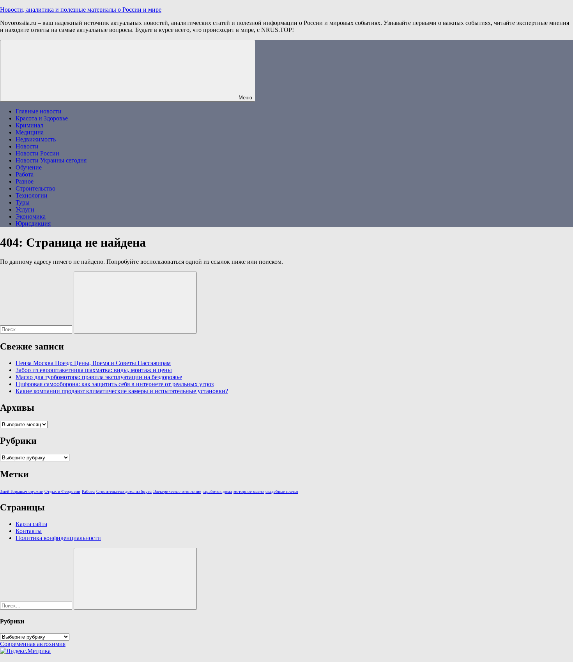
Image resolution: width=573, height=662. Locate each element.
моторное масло (248, 491)
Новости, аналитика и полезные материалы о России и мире (80, 9)
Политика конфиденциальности (58, 538)
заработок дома (217, 491)
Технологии (32, 195)
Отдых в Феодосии (62, 491)
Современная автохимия (32, 644)
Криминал (29, 125)
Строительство (35, 188)
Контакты (29, 531)
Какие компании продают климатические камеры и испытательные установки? (122, 391)
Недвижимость (36, 139)
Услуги (25, 209)
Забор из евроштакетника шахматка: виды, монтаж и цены (94, 370)
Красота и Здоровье (42, 118)
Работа (25, 174)
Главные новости (39, 111)
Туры (23, 202)
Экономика (31, 216)
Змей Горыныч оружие (21, 491)
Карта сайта (31, 524)
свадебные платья (281, 491)
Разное (25, 181)
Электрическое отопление (177, 491)
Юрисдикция (33, 223)
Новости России (37, 153)
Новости (27, 146)
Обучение (29, 167)
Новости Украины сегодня (51, 160)
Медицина (30, 132)
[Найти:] (37, 329)
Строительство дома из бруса (124, 491)
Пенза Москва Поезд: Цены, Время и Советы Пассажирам (93, 363)
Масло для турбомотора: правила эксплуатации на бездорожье (99, 377)
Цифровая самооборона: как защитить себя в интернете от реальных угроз (115, 384)
